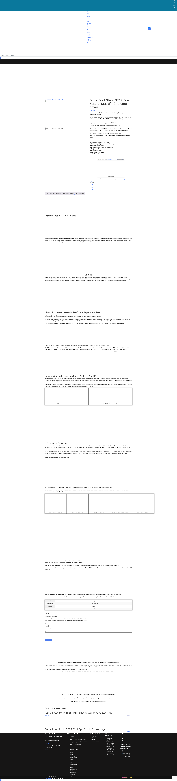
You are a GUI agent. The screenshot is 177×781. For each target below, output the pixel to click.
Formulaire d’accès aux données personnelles (112, 751)
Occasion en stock (74, 766)
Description (110, 159)
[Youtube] (122, 738)
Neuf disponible (73, 764)
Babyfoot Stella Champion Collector (78, 741)
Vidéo (115, 159)
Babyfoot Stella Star (94, 181)
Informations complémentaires (61, 193)
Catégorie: (119, 179)
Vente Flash (72, 774)
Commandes (95, 741)
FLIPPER (88, 18)
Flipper (71, 759)
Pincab (71, 767)
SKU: (90, 179)
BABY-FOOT (90, 20)
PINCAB (88, 16)
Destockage (73, 756)
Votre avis (47, 631)
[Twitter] (122, 737)
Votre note (47, 629)
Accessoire (72, 736)
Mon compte (95, 736)
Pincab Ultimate (74, 772)
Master (71, 761)
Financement (110, 754)
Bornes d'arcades (74, 749)
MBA (88, 13)
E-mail (46, 626)
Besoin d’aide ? (120, 159)
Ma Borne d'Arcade (57, 777)
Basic (71, 747)
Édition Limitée (73, 757)
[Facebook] (122, 733)
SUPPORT (89, 23)
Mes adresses (95, 738)
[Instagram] (122, 735)
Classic (71, 752)
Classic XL (72, 754)
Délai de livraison (80, 193)
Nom (46, 623)
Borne (88, 15)
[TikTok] (122, 742)
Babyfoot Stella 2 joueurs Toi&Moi (78, 739)
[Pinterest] (122, 740)
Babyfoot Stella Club (75, 742)
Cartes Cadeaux (74, 751)
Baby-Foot (125, 179)
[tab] (49, 193)
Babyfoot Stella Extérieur (76, 744)
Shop (88, 21)
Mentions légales (111, 745)
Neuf (71, 762)
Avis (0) (72, 193)
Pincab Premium (74, 769)
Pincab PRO (72, 771)
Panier (93, 739)
